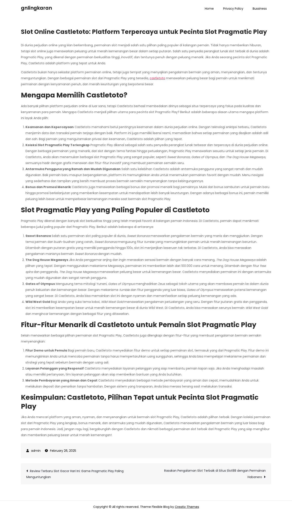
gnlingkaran (36, 8)
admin (36, 451)
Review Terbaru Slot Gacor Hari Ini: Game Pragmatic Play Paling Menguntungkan (75, 474)
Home (209, 8)
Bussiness (260, 8)
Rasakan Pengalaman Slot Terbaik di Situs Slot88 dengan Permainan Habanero (215, 473)
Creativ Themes (187, 507)
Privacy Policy (233, 8)
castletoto (157, 78)
